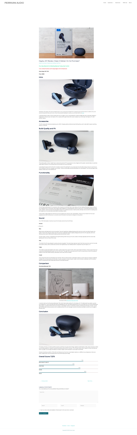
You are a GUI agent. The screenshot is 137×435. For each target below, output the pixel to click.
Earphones (110, 2)
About (130, 2)
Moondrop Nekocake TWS (72, 300)
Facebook (64, 425)
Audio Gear (117, 2)
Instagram (72, 425)
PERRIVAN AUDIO (14, 2)
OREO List (125, 2)
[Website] (88, 405)
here (83, 112)
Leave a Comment (43, 63)
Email (68, 425)
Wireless (54, 63)
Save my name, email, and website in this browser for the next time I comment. (57, 410)
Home (104, 2)
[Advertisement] (68, 13)
